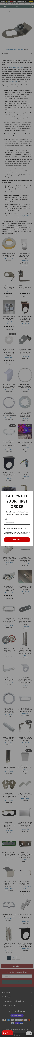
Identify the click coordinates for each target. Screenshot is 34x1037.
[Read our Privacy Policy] (29, 533)
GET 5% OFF (17, 540)
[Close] (31, 493)
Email (5, 519)
